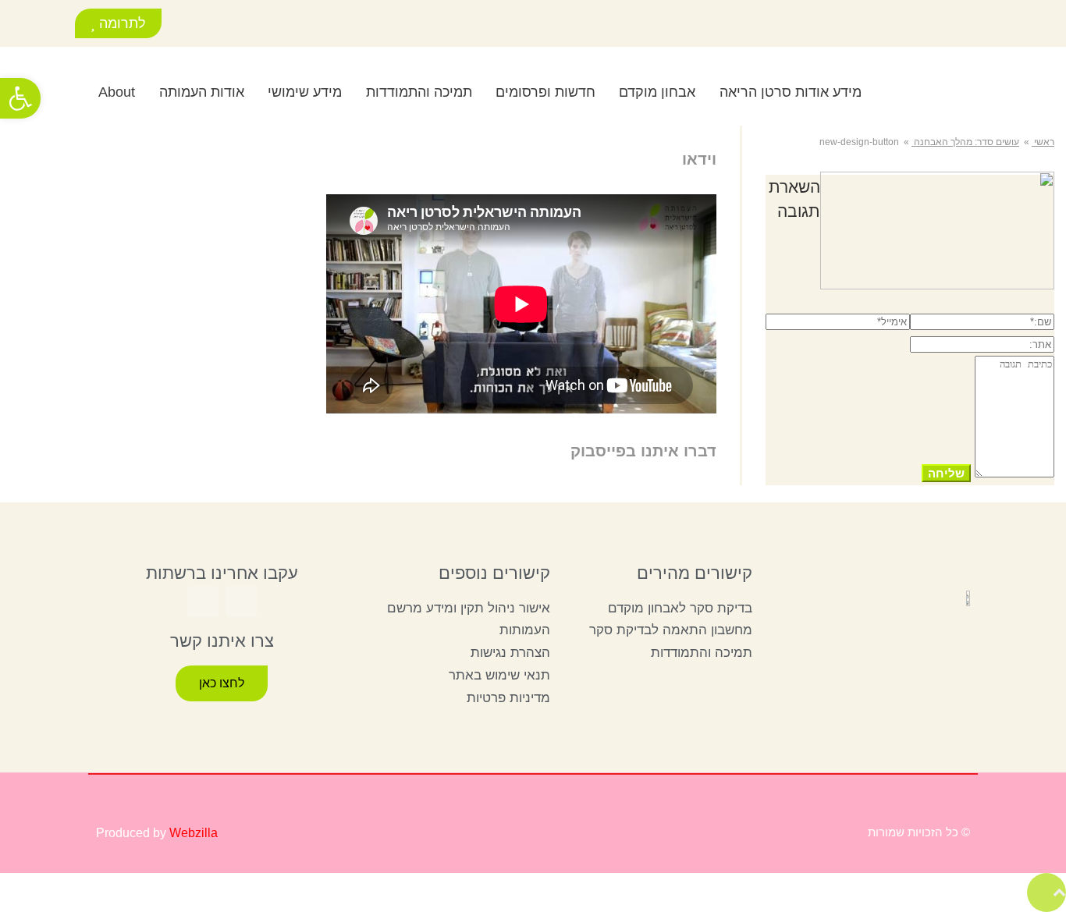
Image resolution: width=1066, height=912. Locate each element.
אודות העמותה (201, 92)
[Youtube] (202, 25)
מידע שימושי (305, 92)
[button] (44, 89)
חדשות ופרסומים (545, 92)
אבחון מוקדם (657, 92)
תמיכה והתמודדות (419, 92)
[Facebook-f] (237, 25)
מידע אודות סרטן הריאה (791, 92)
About (116, 92)
